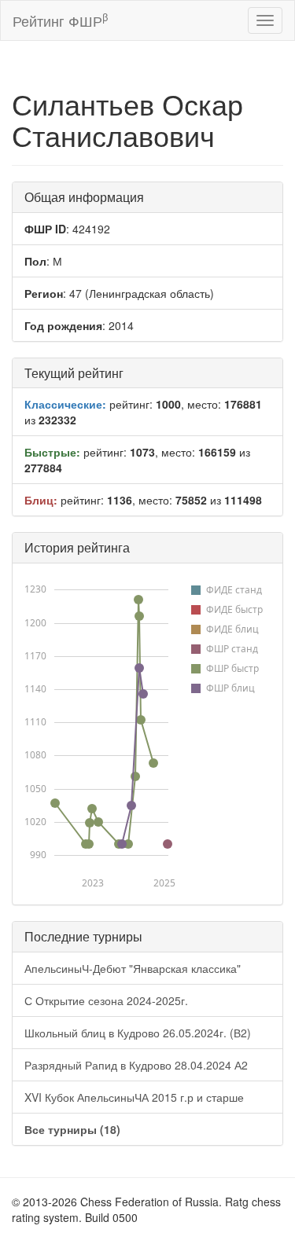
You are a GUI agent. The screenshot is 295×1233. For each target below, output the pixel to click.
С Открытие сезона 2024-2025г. (106, 1000)
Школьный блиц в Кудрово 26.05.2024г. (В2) (137, 1032)
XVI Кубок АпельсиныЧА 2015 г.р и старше (134, 1097)
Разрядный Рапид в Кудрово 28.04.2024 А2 (136, 1065)
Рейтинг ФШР (60, 20)
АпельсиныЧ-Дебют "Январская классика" (132, 968)
